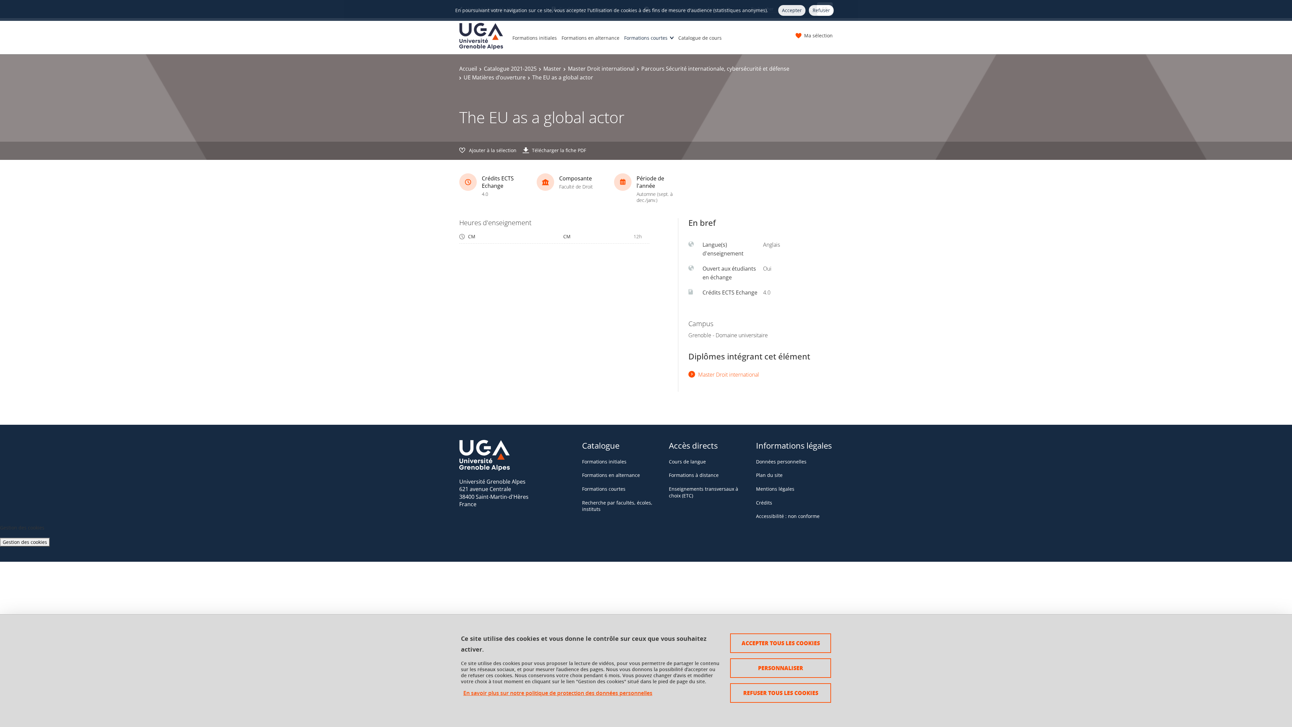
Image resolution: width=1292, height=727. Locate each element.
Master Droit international (601, 68)
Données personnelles (781, 461)
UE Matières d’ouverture (495, 77)
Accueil (468, 68)
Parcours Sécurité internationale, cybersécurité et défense (715, 68)
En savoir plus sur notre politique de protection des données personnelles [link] (557, 693)
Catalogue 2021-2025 (510, 68)
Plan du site (769, 475)
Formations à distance (694, 475)
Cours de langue (687, 461)
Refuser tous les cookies (780, 693)
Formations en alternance (590, 38)
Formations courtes (646, 38)
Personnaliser (780, 668)
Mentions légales (775, 489)
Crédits (764, 502)
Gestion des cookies (25, 542)
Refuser (821, 10)
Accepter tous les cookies (781, 643)
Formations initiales (534, 38)
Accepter (792, 10)
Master (552, 68)
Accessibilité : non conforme (788, 516)
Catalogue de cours (700, 38)
